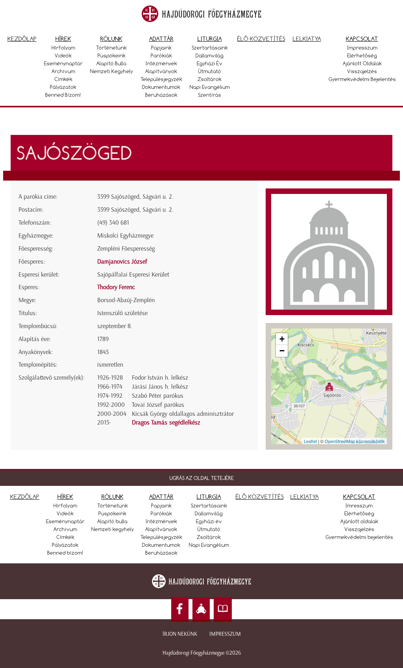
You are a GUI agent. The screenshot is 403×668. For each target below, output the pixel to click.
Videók (63, 55)
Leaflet (310, 441)
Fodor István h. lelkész (160, 377)
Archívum (63, 71)
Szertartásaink (210, 47)
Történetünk (111, 47)
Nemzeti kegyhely (111, 71)
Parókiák (161, 55)
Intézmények (161, 63)
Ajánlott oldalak (362, 63)
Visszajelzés (362, 71)
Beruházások (161, 95)
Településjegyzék (161, 79)
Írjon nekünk (180, 634)
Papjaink (161, 47)
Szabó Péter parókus (157, 395)
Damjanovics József (122, 261)
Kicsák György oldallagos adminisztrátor (183, 413)
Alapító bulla (111, 63)
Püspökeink (112, 55)
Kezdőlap (22, 38)
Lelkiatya (307, 38)
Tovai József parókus (158, 404)
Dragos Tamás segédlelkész (166, 422)
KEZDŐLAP (24, 496)
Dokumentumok (161, 87)
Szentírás (209, 95)
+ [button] (282, 339)
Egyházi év (209, 63)
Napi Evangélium (210, 87)
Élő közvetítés (261, 38)
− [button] (282, 351)
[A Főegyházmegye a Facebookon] (180, 609)
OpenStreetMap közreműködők (355, 441)
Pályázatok (63, 87)
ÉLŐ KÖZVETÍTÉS (260, 496)
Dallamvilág (210, 55)
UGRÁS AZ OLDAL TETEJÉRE (202, 478)
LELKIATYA (304, 496)
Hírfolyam (63, 47)
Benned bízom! (63, 95)
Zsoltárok (210, 79)
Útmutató (209, 71)
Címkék (63, 79)
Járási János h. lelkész (160, 386)
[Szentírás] (223, 609)
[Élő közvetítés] (201, 609)
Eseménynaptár (63, 63)
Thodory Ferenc (116, 287)
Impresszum (362, 47)
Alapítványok (161, 71)
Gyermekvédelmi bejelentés (362, 79)
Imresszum (359, 505)
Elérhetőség (362, 55)
